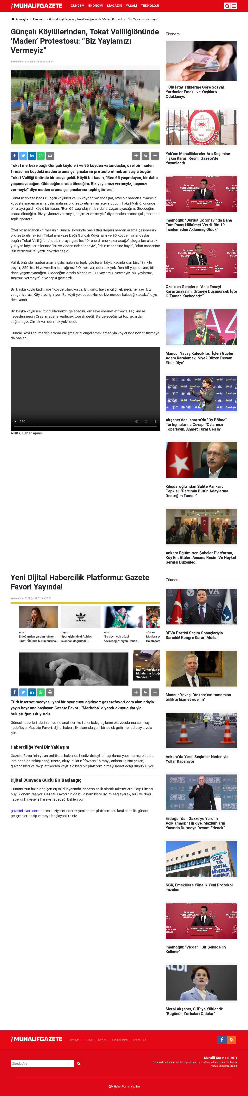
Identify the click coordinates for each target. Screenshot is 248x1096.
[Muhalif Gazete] (37, 5)
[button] (136, 156)
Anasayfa (74, 1039)
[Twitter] (23, 156)
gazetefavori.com (25, 811)
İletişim (102, 1039)
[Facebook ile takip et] (222, 1040)
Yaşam (131, 6)
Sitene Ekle (139, 1039)
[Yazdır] (50, 156)
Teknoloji (150, 6)
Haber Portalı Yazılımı (127, 1086)
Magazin (114, 6)
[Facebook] (14, 156)
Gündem (77, 6)
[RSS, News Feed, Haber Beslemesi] (231, 1040)
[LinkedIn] (32, 156)
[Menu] (234, 6)
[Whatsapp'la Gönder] (41, 156)
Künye (89, 1039)
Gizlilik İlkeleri (120, 1039)
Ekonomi (95, 6)
